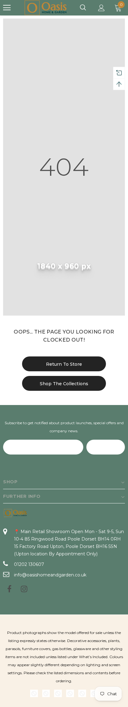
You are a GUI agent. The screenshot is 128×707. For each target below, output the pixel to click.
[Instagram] (24, 589)
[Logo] (46, 7)
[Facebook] (9, 589)
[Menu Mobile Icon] (7, 7)
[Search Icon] (83, 8)
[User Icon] (101, 8)
